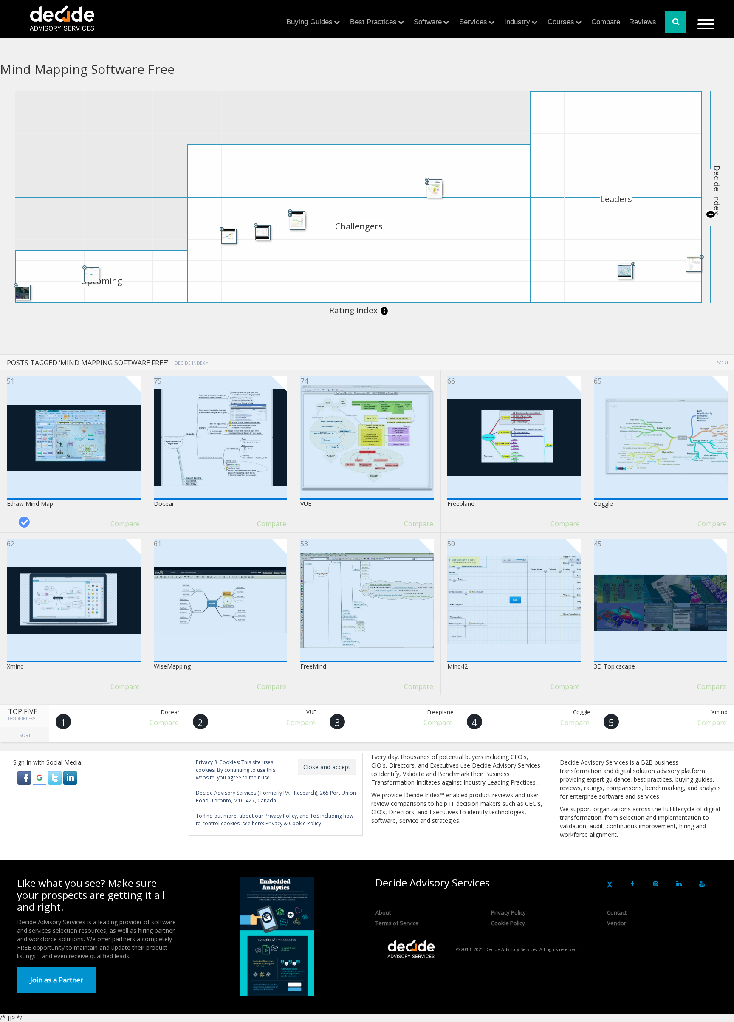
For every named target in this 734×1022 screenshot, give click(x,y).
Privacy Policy (508, 912)
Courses (561, 22)
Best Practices (373, 22)
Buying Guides (309, 22)
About (383, 912)
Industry (517, 22)
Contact (617, 912)
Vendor (616, 923)
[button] (25, 777)
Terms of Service (397, 923)
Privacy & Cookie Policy (293, 823)
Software (428, 22)
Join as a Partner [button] (56, 980)
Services (473, 22)
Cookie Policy (508, 923)
